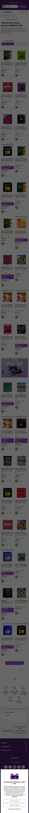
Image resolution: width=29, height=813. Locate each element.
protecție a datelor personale (17, 796)
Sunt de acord (14, 801)
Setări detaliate (14, 805)
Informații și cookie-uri (14, 809)
